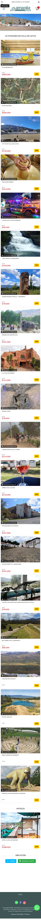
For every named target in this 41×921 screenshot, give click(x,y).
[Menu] (4, 9)
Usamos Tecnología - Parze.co (20, 914)
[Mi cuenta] (38, 2)
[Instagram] (24, 902)
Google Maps (27, 861)
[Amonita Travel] (20, 9)
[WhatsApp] (2, 2)
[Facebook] (20, 902)
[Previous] (3, 22)
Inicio (20, 894)
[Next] (38, 22)
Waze (12, 861)
